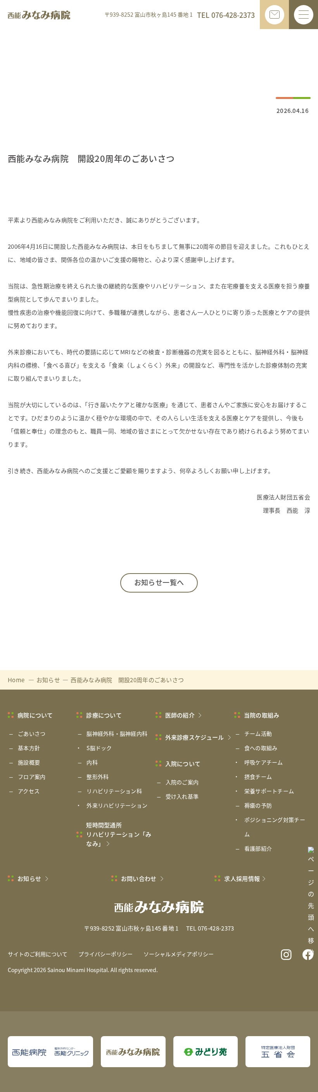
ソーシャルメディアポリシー (178, 954)
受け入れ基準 (182, 796)
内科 (92, 762)
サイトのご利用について (37, 954)
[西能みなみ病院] (133, 1052)
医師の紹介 (180, 715)
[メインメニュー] (303, 14)
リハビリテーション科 (114, 791)
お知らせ (30, 878)
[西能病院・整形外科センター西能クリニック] (50, 1051)
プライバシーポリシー (105, 954)
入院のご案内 (182, 782)
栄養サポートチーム (269, 791)
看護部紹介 (258, 848)
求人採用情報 (242, 878)
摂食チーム (258, 776)
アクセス (29, 791)
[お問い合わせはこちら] (274, 14)
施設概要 (29, 762)
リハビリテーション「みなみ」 (118, 834)
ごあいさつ (31, 733)
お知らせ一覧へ (159, 582)
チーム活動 (258, 733)
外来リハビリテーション (116, 805)
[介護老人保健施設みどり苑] (205, 1052)
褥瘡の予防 (258, 805)
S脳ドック (99, 748)
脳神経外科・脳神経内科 (116, 733)
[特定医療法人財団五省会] (278, 1052)
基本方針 (29, 748)
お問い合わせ (139, 878)
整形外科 (97, 776)
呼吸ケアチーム (263, 762)
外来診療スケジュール (195, 737)
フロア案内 (31, 776)
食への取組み (261, 748)
